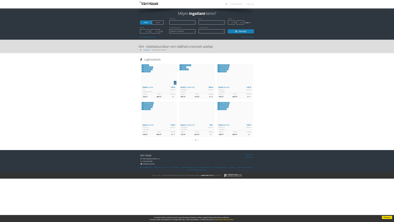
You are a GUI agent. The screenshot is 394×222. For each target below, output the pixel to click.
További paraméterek (148, 37)
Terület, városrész (175, 28)
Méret (142, 28)
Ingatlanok (146, 50)
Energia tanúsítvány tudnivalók (244, 167)
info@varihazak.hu (149, 164)
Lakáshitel (166, 167)
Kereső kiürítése (248, 37)
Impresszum (249, 154)
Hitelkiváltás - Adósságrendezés (188, 167)
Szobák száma (203, 28)
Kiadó (158, 22)
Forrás (207, 175)
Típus (200, 19)
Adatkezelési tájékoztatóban (224, 219)
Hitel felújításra (175, 167)
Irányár (230, 19)
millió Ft (172, 90)
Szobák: (172, 94)
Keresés (242, 31)
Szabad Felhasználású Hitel (205, 167)
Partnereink (231, 167)
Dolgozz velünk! (157, 167)
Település (172, 19)
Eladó (146, 22)
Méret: (145, 94)
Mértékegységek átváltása (220, 167)
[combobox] (182, 22)
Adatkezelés (249, 157)
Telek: (159, 94)
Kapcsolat (250, 4)
